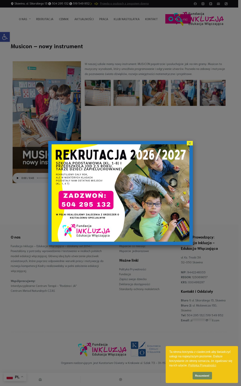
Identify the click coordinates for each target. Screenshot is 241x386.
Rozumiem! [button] (202, 375)
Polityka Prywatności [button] (202, 365)
